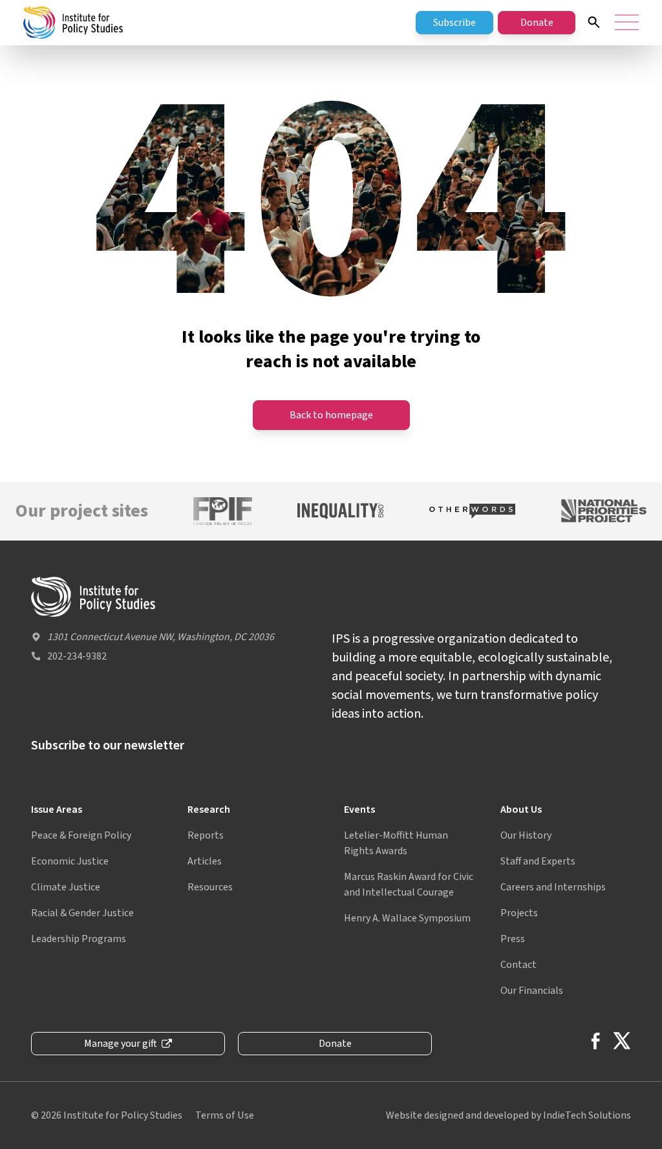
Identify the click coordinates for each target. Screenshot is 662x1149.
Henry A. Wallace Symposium (407, 918)
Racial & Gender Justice (82, 913)
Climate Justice (65, 887)
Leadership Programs (78, 939)
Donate (536, 23)
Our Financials (531, 990)
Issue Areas (56, 809)
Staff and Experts (537, 861)
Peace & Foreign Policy (81, 835)
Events (359, 809)
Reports (205, 835)
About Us (521, 809)
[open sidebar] (626, 22)
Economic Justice (70, 861)
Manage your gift (120, 1043)
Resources (210, 887)
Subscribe (454, 23)
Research (208, 809)
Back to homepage (331, 415)
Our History (525, 835)
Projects (519, 913)
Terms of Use (224, 1115)
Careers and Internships (553, 887)
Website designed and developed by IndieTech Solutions (508, 1115)
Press (512, 939)
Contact (518, 965)
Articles (204, 861)
